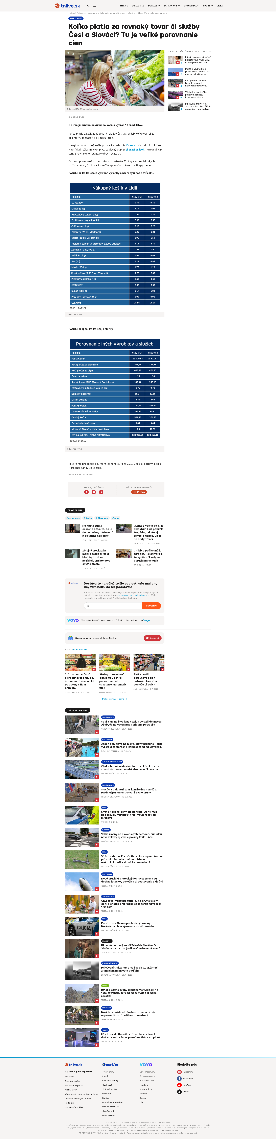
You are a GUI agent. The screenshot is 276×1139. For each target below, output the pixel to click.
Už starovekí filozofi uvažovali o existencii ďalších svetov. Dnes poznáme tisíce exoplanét (131, 1036)
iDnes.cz (131, 145)
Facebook (188, 1078)
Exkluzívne (138, 6)
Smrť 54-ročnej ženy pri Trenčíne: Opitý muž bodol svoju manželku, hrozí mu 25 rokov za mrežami (129, 814)
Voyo (146, 620)
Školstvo (106, 1008)
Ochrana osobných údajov (78, 1098)
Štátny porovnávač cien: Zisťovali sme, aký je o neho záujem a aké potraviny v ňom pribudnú (79, 681)
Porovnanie (80, 649)
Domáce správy (72, 1081)
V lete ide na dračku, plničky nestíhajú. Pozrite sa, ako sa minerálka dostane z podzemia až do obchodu (196, 95)
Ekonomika (190, 6)
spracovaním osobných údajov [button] (131, 595)
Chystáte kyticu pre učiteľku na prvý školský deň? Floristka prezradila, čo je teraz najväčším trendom (131, 903)
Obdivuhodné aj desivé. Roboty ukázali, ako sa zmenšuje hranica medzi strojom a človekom (130, 768)
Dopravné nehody (110, 963)
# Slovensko (102, 518)
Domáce (152, 6)
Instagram (188, 1072)
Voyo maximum (147, 1072)
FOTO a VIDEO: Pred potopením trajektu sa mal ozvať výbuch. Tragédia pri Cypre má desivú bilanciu (197, 71)
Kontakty (69, 1077)
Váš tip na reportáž (80, 1071)
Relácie (143, 1093)
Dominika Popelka (110, 751)
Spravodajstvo (147, 1080)
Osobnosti (107, 1085)
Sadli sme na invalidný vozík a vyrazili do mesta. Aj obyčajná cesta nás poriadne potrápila (131, 723)
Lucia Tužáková (109, 866)
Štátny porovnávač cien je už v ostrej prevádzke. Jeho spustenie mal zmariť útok (112, 681)
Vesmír (105, 1030)
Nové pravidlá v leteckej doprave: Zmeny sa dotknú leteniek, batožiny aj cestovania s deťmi (132, 880)
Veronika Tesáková (110, 729)
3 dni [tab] (202, 51)
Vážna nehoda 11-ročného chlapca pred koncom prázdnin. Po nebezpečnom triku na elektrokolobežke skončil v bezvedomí (132, 859)
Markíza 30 (106, 941)
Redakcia (69, 1103)
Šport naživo (146, 1089)
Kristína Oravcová (110, 797)
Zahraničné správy (74, 1085)
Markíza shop (108, 1115)
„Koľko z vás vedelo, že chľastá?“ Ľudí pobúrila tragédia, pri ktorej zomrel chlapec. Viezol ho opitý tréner (148, 532)
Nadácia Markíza (110, 1107)
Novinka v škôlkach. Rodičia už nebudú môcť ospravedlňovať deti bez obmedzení (129, 1014)
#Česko (88, 518)
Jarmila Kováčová (110, 953)
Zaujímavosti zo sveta (112, 762)
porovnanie (93, 13)
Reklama (106, 1093)
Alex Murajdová (141, 689)
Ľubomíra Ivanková (110, 975)
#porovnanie (73, 518)
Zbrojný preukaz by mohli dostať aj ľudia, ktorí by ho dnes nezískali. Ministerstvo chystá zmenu (96, 557)
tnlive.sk (73, 13)
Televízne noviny (147, 1076)
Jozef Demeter (72, 692)
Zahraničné (170, 6)
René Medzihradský (110, 841)
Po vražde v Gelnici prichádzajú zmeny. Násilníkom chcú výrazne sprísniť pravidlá (127, 925)
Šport (206, 6)
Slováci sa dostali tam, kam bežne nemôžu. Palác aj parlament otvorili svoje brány (129, 791)
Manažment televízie (112, 1102)
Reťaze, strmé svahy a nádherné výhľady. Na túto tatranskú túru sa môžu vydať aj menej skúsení (129, 992)
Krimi (104, 807)
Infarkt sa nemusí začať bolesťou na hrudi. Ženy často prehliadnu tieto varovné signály (198, 60)
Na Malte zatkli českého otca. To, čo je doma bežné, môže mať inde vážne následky (97, 530)
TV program (108, 1072)
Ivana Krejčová (109, 930)
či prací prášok (135, 149)
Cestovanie (107, 739)
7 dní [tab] (208, 51)
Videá (220, 6)
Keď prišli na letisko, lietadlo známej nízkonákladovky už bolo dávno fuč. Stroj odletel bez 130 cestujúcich (196, 83)
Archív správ (71, 1090)
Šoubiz (105, 1076)
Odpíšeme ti (108, 1111)
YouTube (187, 1085)
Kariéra (105, 1098)
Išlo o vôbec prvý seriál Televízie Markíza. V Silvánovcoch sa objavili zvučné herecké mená (130, 947)
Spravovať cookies (74, 1107)
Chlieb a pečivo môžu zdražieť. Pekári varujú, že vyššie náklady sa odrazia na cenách (148, 555)
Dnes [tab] (196, 51)
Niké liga (144, 1085)
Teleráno (106, 886)
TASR (103, 822)
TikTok (186, 1091)
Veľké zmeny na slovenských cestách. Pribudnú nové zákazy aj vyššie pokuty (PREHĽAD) (131, 836)
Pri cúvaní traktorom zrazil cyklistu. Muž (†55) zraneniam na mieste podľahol (197, 106)
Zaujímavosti (108, 717)
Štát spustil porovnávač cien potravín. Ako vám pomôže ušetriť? (145, 679)
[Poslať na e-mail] (93, 492)
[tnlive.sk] (67, 5)
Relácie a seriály (110, 1080)
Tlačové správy (109, 1089)
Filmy (142, 1102)
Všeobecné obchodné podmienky (81, 1094)
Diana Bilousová (106, 692)
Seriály (143, 1098)
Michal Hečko (108, 773)
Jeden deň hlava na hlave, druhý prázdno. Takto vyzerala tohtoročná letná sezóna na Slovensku (132, 745)
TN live (124, 6)
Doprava (106, 830)
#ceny (115, 518)
